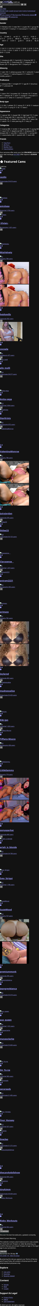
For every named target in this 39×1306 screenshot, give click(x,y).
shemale (3, 13)
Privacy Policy (8, 1297)
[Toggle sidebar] (1, 2)
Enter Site (3, 1251)
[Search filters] (22, 4)
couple (11, 11)
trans (20, 11)
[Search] (25, 4)
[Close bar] (1, 156)
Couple (6, 1289)
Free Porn (7, 143)
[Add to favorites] (1, 183)
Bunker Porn (8, 147)
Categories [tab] (4, 19)
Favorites (7, 1274)
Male (5, 1287)
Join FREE (3, 9)
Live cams (7, 1272)
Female (6, 1285)
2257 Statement (9, 1301)
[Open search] (1, 7)
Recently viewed (9, 1276)
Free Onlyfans (8, 149)
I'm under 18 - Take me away (10, 1256)
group (16, 11)
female (2, 11)
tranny (24, 11)
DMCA (6, 1299)
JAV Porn (6, 145)
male (6, 11)
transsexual (31, 11)
